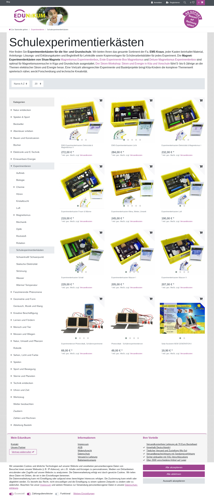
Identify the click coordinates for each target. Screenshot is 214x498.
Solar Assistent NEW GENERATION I (177, 344)
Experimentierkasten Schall (72, 277)
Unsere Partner (18, 447)
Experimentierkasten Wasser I (123, 277)
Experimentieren (37, 29)
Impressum (83, 444)
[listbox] (81, 120)
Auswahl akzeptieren (174, 481)
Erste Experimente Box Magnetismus (121, 59)
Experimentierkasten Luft (172, 211)
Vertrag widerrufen (21, 451)
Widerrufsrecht (85, 451)
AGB (80, 447)
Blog (8, 2)
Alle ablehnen (174, 474)
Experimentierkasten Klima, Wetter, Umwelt (128, 211)
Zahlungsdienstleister (42, 493)
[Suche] (185, 2)
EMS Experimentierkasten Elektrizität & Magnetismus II (77, 146)
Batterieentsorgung (87, 460)
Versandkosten (86, 155)
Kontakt (14, 444)
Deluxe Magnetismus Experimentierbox (172, 59)
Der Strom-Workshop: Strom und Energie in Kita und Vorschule (133, 63)
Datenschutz (84, 454)
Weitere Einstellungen (83, 493)
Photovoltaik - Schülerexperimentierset (127, 344)
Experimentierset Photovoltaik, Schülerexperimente (81, 344)
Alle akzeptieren (174, 467)
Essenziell (20, 493)
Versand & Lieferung (87, 457)
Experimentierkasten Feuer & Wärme (76, 211)
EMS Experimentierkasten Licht (124, 145)
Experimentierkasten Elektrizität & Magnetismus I (181, 145)
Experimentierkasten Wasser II (174, 277)
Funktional (65, 493)
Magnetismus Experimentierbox (79, 59)
